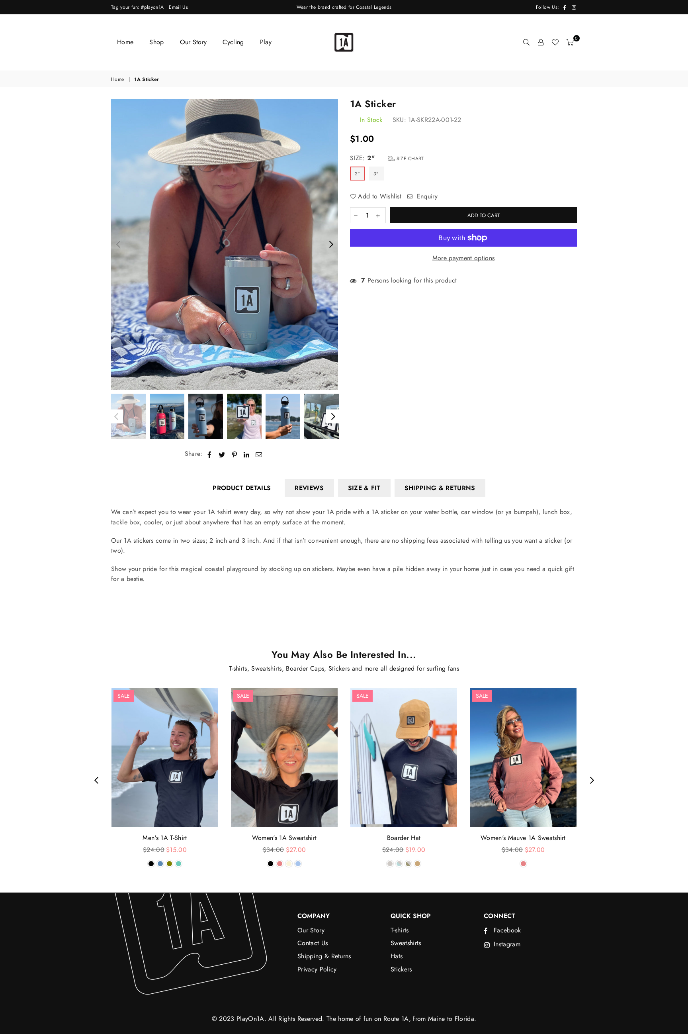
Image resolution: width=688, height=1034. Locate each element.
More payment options (463, 258)
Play (266, 42)
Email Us (178, 7)
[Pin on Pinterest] (235, 454)
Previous (118, 244)
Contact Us (312, 943)
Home (125, 42)
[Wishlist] (555, 42)
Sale (123, 696)
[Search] (526, 42)
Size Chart (409, 158)
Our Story (193, 42)
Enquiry (426, 196)
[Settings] (541, 42)
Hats (397, 956)
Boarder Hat (404, 837)
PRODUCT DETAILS (242, 487)
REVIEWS (309, 487)
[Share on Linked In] (247, 454)
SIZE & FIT (364, 487)
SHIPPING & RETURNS (440, 487)
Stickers (401, 969)
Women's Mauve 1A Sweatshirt (523, 837)
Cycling (233, 42)
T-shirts (400, 930)
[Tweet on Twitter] (222, 454)
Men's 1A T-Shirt (165, 837)
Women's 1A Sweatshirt (284, 837)
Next (331, 244)
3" (376, 173)
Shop (156, 42)
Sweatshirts (406, 943)
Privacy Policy (316, 969)
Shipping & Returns (324, 956)
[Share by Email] (259, 454)
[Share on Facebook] (210, 454)
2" (357, 173)
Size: (387, 158)
